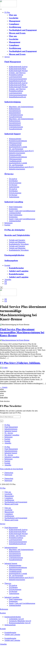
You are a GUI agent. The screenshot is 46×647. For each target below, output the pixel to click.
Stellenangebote (11, 260)
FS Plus (7, 12)
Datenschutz (8, 473)
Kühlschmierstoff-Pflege (17, 69)
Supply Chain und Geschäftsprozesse (22, 211)
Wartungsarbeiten (15, 139)
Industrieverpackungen (17, 153)
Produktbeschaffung (16, 75)
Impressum (8, 475)
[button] (23, 389)
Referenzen (8, 223)
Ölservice (7, 583)
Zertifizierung (15, 27)
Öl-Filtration (13, 181)
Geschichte (13, 18)
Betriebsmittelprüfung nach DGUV (21, 151)
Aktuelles (7, 279)
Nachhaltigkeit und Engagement (23, 30)
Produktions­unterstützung (18, 141)
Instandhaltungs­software (17, 81)
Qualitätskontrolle (15, 145)
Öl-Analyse (13, 179)
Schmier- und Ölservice (17, 73)
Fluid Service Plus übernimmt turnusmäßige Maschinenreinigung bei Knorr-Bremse (22, 332)
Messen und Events (17, 33)
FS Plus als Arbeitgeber (14, 230)
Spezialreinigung (15, 111)
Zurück (3, 387)
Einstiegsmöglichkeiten (14, 255)
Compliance (14, 24)
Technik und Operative (17, 240)
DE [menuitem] (5, 299)
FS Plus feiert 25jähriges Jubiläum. (20, 362)
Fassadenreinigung (15, 117)
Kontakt (7, 265)
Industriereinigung (12, 102)
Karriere (7, 225)
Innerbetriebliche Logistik (18, 147)
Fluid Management (12, 62)
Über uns (13, 15)
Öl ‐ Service (8, 433)
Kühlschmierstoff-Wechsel (18, 71)
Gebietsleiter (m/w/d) (16, 619)
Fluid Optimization (15, 207)
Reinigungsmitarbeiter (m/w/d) (19, 623)
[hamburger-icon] (1, 9)
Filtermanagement (15, 143)
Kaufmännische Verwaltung (19, 244)
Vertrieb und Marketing (17, 242)
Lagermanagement (15, 77)
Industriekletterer (15, 113)
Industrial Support (12, 134)
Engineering (13, 209)
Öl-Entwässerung (15, 183)
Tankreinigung (14, 187)
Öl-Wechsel (13, 185)
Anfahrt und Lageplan (18, 271)
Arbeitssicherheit (15, 213)
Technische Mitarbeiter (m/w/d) (20, 621)
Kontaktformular (16, 268)
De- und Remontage (16, 149)
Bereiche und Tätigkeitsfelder (17, 235)
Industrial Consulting (13, 202)
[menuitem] (5, 281)
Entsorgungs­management (18, 79)
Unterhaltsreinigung (16, 115)
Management (14, 21)
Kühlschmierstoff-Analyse (18, 67)
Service (7, 57)
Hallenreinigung (14, 109)
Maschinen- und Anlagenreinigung (21, 107)
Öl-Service (9, 174)
